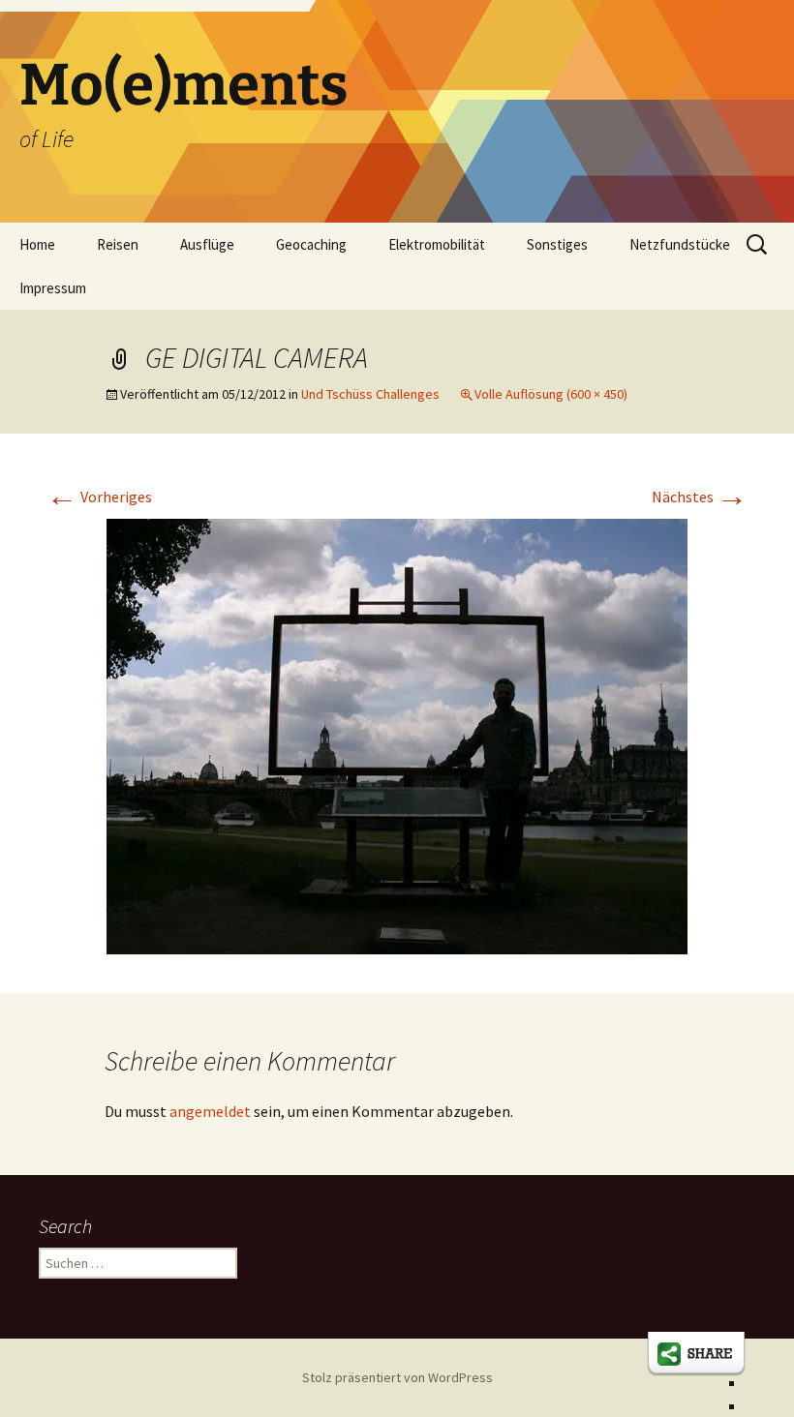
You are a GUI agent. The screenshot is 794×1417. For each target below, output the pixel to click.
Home (37, 244)
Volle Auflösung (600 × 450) (550, 394)
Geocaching (311, 244)
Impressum (52, 288)
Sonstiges (557, 244)
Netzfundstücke (679, 244)
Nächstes (700, 496)
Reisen (117, 244)
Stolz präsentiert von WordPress (397, 1377)
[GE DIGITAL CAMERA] (397, 734)
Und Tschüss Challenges (370, 394)
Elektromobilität (436, 244)
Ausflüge (207, 244)
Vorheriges (99, 496)
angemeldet (210, 1111)
